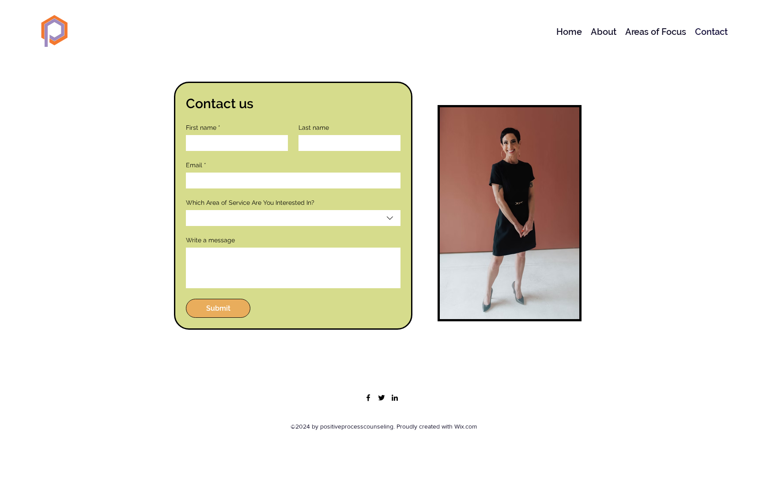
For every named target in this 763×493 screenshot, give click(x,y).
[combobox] (293, 218)
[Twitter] (381, 397)
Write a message (210, 240)
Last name (313, 127)
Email (196, 165)
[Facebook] (368, 397)
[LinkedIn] (394, 397)
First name (203, 127)
